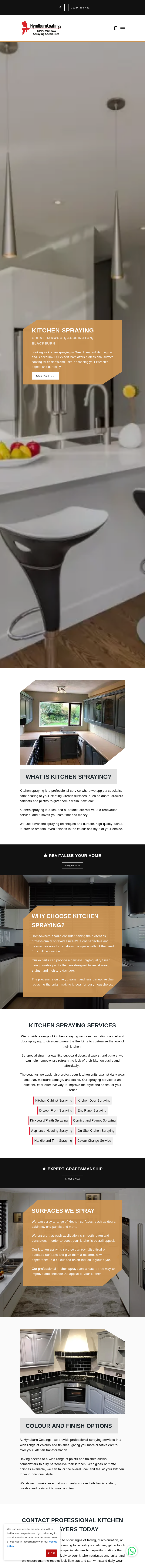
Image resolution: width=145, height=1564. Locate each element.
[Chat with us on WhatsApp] (131, 1550)
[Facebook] (60, 7)
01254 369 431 (80, 7)
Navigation (122, 28)
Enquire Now (72, 865)
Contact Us (45, 376)
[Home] (41, 28)
